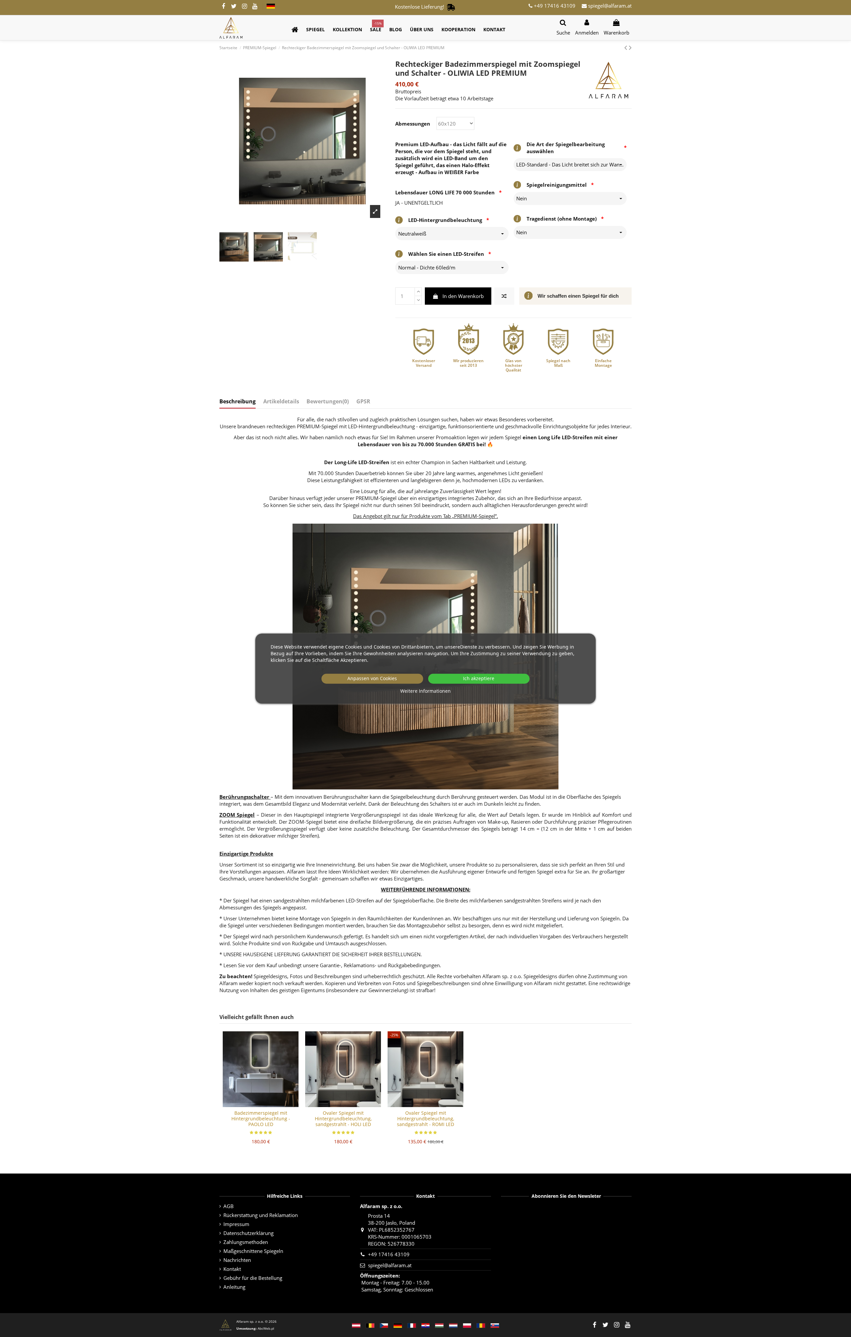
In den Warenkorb (463, 296)
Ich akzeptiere (478, 678)
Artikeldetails (281, 401)
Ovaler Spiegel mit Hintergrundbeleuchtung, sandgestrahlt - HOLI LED (343, 1118)
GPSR (363, 401)
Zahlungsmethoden (245, 1242)
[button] (315, 29)
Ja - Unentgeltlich (419, 202)
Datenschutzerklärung (248, 1233)
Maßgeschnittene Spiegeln (253, 1251)
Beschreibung (237, 401)
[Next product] (630, 47)
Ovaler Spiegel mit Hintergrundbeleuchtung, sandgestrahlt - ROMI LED (425, 1118)
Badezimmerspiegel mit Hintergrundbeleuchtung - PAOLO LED (260, 1118)
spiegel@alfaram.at (609, 5)
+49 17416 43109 (554, 5)
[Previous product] (626, 47)
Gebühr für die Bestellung (252, 1278)
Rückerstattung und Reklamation (260, 1215)
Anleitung (234, 1287)
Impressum (236, 1224)
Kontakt (232, 1269)
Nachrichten (237, 1260)
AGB (228, 1206)
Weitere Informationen (425, 690)
